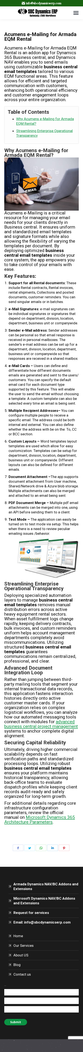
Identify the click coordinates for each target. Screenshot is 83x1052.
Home (18, 936)
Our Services (23, 945)
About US (20, 955)
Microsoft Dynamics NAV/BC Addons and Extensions (44, 900)
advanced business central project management (41, 724)
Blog (17, 965)
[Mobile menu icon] (76, 13)
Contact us (22, 974)
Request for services (31, 913)
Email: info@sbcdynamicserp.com (42, 922)
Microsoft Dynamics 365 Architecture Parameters (39, 820)
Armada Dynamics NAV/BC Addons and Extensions (45, 886)
